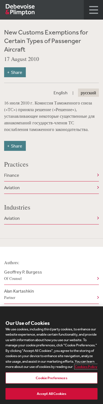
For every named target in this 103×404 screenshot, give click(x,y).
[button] (93, 10)
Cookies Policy (86, 366)
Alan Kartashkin (19, 294)
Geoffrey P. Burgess (23, 275)
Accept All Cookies (51, 393)
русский (88, 92)
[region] (51, 355)
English (61, 92)
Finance (11, 175)
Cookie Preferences (51, 378)
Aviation (12, 187)
